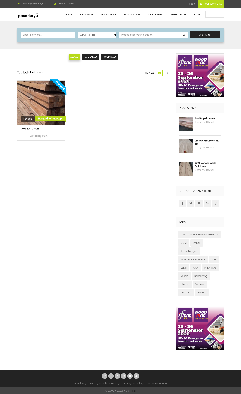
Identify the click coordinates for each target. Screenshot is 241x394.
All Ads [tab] (74, 56)
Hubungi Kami (132, 14)
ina (134, 390)
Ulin (45, 136)
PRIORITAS (210, 267)
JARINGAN (85, 14)
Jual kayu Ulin (30, 128)
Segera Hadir (178, 14)
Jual (213, 259)
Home (68, 14)
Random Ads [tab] (91, 56)
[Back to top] (229, 372)
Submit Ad (216, 14)
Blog (197, 14)
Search (206, 35)
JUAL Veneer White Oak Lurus (205, 164)
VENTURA (186, 292)
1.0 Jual (210, 121)
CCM (184, 243)
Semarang (200, 276)
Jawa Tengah (189, 251)
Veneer (199, 284)
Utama (185, 284)
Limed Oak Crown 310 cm (207, 142)
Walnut (202, 292)
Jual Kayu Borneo (205, 118)
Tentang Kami (108, 14)
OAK (195, 267)
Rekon (184, 276)
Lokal (184, 267)
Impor (196, 243)
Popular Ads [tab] (110, 56)
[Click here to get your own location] (184, 34)
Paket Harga (155, 14)
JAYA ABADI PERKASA (193, 259)
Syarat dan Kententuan (153, 383)
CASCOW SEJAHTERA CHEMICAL (199, 234)
